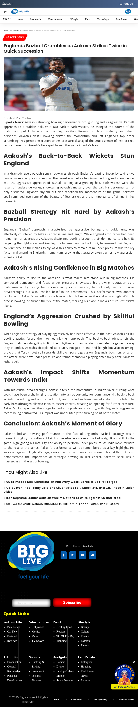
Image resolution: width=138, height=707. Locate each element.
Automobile (13, 622)
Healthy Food (64, 627)
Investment (38, 671)
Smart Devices (64, 680)
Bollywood (38, 627)
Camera (60, 662)
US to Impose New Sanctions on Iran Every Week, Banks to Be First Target (61, 482)
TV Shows (38, 640)
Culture (85, 631)
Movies (36, 631)
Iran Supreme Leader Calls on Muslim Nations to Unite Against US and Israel (63, 498)
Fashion (85, 640)
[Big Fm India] (128, 11)
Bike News (13, 627)
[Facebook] (64, 555)
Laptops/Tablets (65, 671)
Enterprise (86, 662)
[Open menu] (7, 11)
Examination (14, 662)
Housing (86, 666)
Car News (13, 631)
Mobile (60, 675)
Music (35, 636)
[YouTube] (82, 555)
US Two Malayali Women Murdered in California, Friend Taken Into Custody (62, 504)
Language (126, 4)
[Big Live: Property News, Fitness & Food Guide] (20, 11)
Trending (61, 640)
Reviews (12, 640)
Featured (12, 636)
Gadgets (60, 657)
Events (85, 636)
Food (57, 622)
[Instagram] (72, 555)
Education (12, 657)
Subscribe (72, 602)
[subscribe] (92, 555)
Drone (60, 666)
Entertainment (40, 622)
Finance (35, 657)
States (7, 4)
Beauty (85, 627)
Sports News (15, 37)
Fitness (85, 645)
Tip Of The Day (65, 636)
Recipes (60, 631)
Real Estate (86, 657)
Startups (85, 680)
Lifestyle (84, 622)
